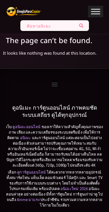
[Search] (82, 25)
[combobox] (48, 25)
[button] (54, 84)
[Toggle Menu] (95, 11)
